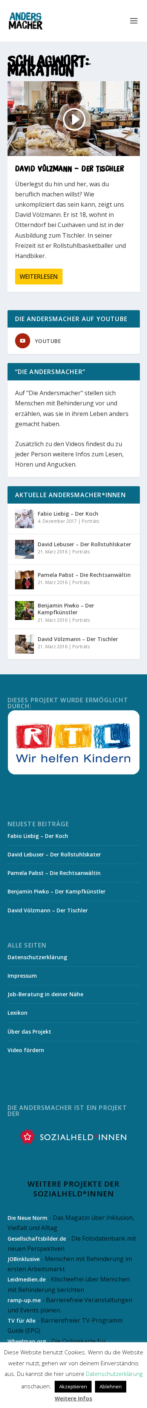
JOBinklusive (24, 1259)
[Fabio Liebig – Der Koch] (24, 518)
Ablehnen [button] (111, 1386)
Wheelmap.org (27, 1341)
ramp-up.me (24, 1300)
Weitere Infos (73, 1398)
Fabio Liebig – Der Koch (68, 513)
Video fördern (26, 1050)
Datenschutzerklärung (37, 957)
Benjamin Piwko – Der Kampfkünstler (66, 609)
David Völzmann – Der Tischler (69, 168)
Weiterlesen (39, 276)
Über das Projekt (29, 1031)
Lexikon (18, 1012)
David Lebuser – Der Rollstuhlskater (84, 544)
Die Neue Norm (27, 1217)
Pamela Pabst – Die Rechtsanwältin (84, 574)
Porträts (90, 521)
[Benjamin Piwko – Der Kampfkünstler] (24, 610)
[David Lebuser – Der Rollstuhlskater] (24, 549)
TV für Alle (21, 1320)
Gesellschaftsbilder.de (37, 1238)
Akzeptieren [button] (73, 1386)
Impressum (22, 975)
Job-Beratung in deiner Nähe (45, 994)
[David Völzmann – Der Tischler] (24, 644)
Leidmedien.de (27, 1279)
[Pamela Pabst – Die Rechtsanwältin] (24, 579)
